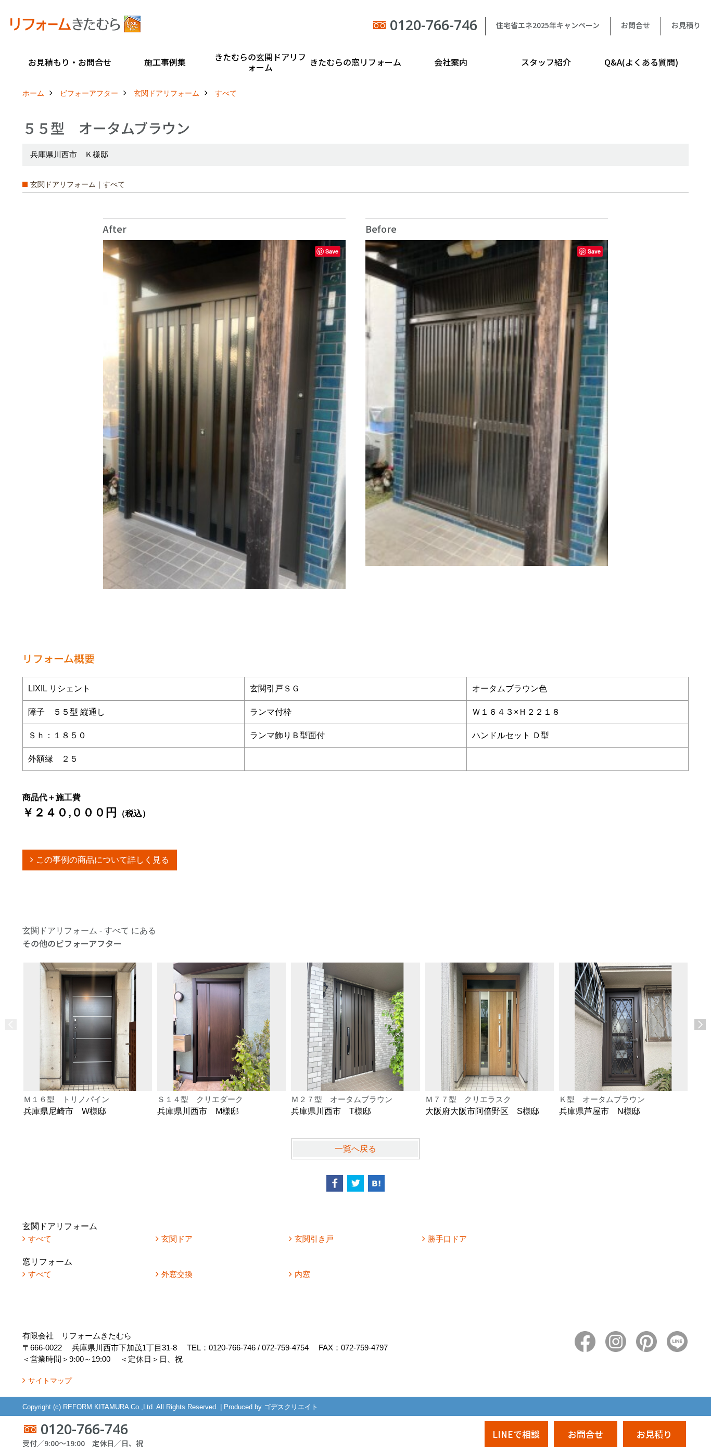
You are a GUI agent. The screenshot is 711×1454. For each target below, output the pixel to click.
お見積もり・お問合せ (69, 62)
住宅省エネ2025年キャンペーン (548, 25)
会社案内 (450, 62)
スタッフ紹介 (546, 62)
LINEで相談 (516, 1433)
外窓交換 (177, 1274)
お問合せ (635, 25)
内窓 (302, 1274)
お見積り (686, 25)
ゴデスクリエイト (291, 1407)
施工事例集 (165, 62)
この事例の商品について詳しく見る (102, 859)
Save (331, 251)
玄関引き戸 (314, 1238)
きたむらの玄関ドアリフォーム (260, 61)
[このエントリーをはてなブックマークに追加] (376, 1183)
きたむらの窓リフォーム (355, 62)
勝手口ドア (447, 1238)
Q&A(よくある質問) (641, 62)
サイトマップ (50, 1380)
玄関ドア (177, 1238)
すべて (40, 1238)
